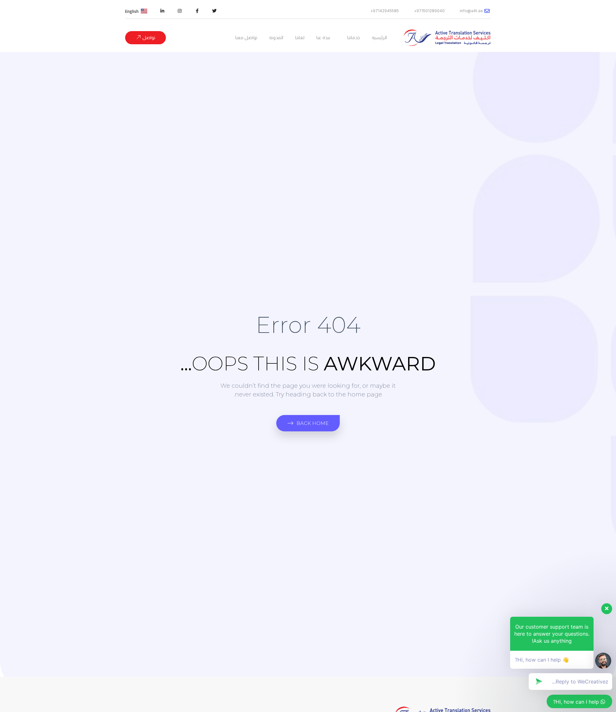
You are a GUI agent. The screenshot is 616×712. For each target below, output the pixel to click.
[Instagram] (179, 11)
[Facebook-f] (197, 11)
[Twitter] (214, 11)
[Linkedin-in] (162, 11)
